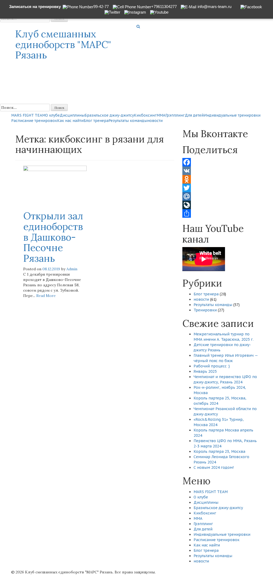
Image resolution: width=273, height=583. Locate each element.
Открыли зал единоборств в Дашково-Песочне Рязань (53, 237)
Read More (46, 295)
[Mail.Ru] (220, 196)
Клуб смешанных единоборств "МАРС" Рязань (63, 44)
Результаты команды (128, 120)
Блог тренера (96, 120)
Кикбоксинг (145, 115)
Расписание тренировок (34, 120)
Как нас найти (70, 120)
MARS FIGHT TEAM (28, 115)
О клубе (52, 115)
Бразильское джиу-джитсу (109, 115)
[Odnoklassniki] (220, 179)
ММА (160, 115)
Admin (71, 269)
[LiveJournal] (220, 205)
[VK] (220, 170)
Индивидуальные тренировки (232, 115)
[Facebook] (220, 162)
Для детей (194, 115)
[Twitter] (220, 188)
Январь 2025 (205, 371)
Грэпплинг (175, 115)
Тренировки (205, 310)
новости (155, 120)
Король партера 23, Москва (219, 451)
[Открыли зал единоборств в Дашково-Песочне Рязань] (55, 185)
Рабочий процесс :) (212, 366)
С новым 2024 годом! (214, 467)
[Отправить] (220, 213)
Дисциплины (72, 115)
